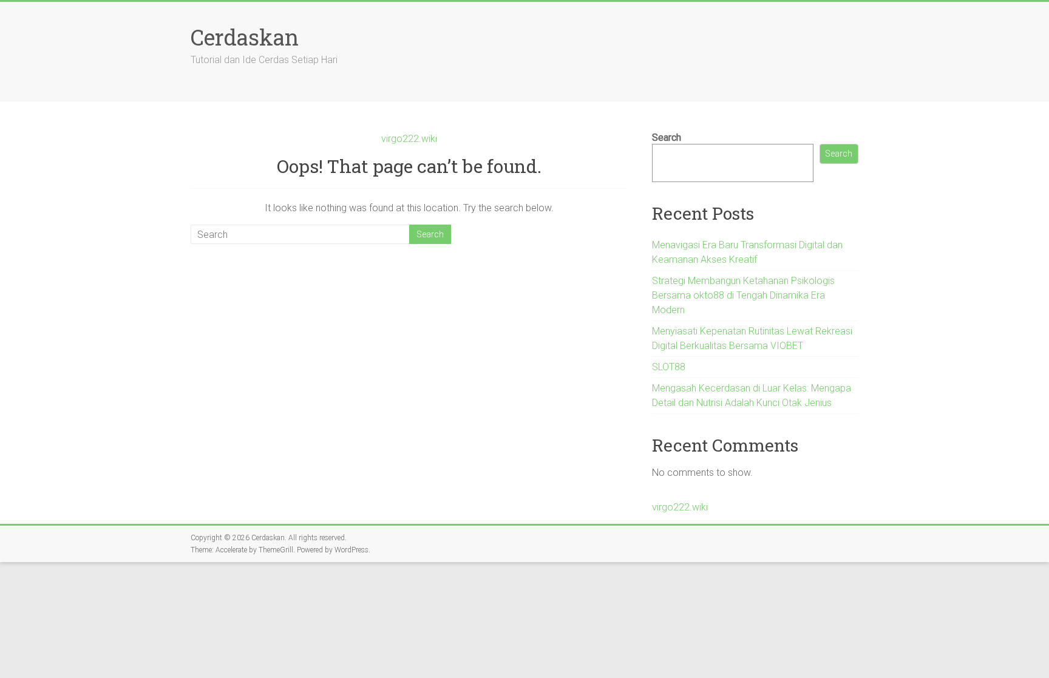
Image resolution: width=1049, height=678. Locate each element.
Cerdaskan (245, 37)
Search (666, 137)
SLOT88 (668, 367)
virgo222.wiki (409, 138)
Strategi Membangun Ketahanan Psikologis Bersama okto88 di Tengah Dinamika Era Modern (743, 295)
